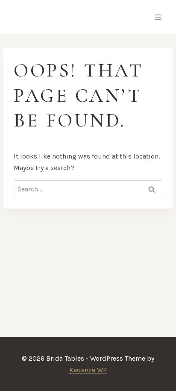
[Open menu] (158, 17)
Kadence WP (88, 370)
